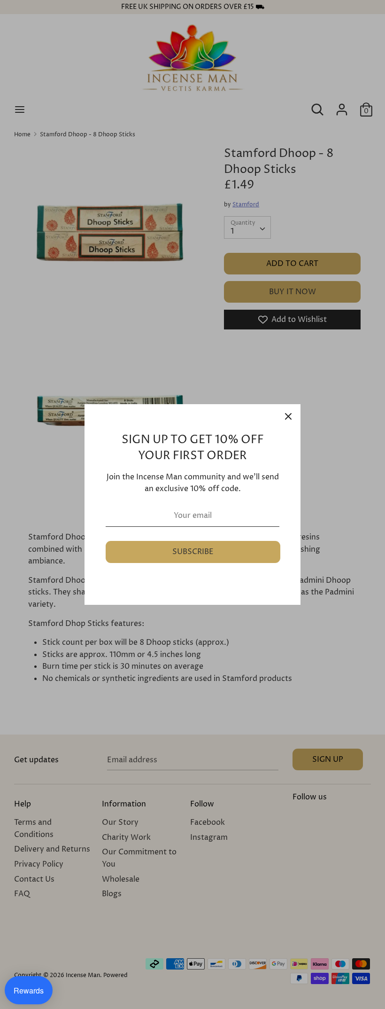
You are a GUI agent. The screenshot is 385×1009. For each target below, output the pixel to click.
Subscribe (193, 552)
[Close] (288, 416)
